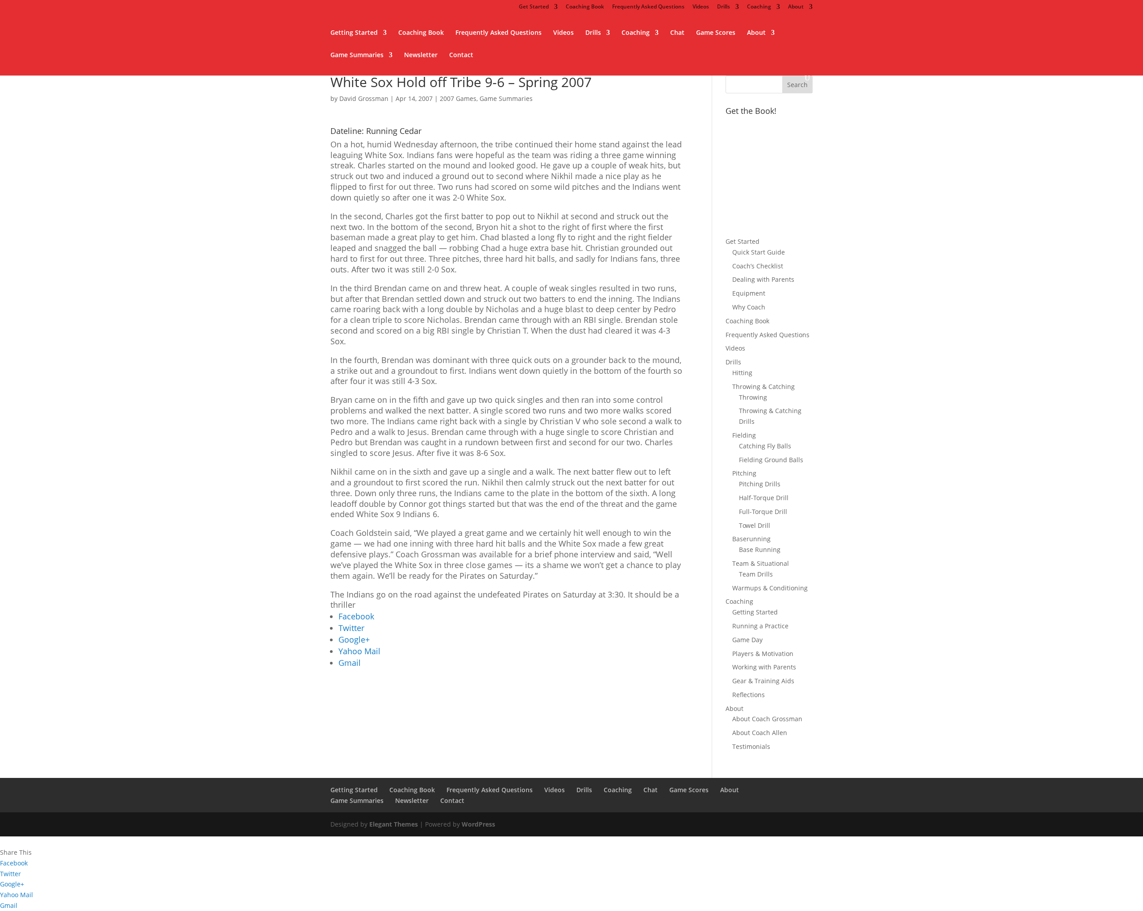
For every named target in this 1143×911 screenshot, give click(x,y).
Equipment (748, 293)
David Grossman (363, 98)
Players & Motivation (762, 653)
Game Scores (715, 33)
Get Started (534, 7)
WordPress (478, 824)
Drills (723, 7)
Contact (461, 55)
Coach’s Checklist (757, 266)
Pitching (744, 473)
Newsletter (421, 55)
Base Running (759, 549)
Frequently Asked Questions (648, 7)
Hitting (742, 372)
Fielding (744, 435)
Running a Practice (760, 626)
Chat (677, 33)
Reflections (748, 694)
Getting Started (354, 33)
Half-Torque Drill (763, 497)
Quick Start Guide (758, 252)
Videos (700, 7)
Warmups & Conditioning (770, 588)
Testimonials (751, 746)
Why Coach (748, 307)
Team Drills (756, 574)
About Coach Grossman (767, 719)
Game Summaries (357, 55)
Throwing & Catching (763, 386)
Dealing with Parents (763, 279)
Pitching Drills (759, 484)
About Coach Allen (759, 732)
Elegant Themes (393, 824)
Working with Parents (764, 667)
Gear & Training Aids (763, 681)
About (796, 7)
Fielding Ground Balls (771, 460)
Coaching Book (585, 7)
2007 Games (458, 98)
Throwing (753, 397)
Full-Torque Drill (763, 511)
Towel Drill (754, 525)
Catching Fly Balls (765, 446)
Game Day (747, 639)
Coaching (759, 7)
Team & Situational (760, 563)
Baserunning (751, 539)
